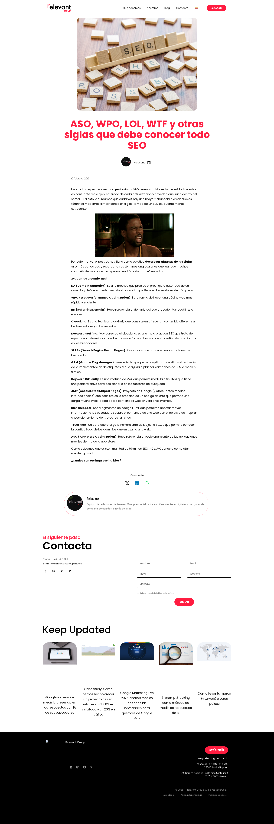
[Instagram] (53, 571)
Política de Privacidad (165, 593)
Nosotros (152, 8)
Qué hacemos (132, 8)
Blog (167, 8)
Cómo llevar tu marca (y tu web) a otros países (214, 698)
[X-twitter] (61, 571)
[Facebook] (85, 767)
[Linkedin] (69, 571)
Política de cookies (218, 795)
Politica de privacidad (191, 795)
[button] (127, 483)
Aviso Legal (168, 795)
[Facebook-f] (45, 571)
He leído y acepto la (157, 593)
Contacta (182, 8)
